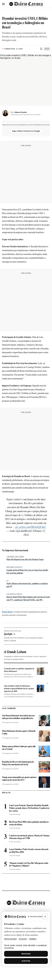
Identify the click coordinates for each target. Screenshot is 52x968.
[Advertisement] (26, 174)
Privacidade (10, 939)
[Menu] (3, 4)
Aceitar (26, 961)
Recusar (26, 954)
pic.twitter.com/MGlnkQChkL (30, 527)
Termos (33, 939)
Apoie (47, 49)
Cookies (23, 939)
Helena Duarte (7, 612)
